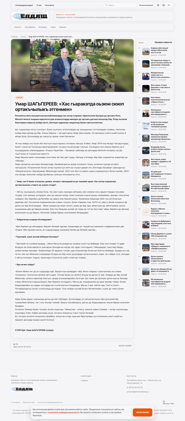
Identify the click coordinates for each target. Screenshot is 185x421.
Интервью (43, 27)
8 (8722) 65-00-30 (135, 387)
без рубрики (30, 27)
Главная (14, 37)
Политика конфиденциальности (50, 402)
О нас (39, 5)
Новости (17, 27)
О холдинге (15, 402)
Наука (53, 27)
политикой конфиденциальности (63, 412)
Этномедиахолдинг (24, 5)
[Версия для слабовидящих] (163, 5)
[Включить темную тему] (158, 5)
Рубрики (63, 27)
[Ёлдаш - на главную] (30, 16)
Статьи (23, 37)
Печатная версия (146, 5)
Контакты (49, 5)
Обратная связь (29, 402)
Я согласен (142, 412)
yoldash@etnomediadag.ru (138, 392)
